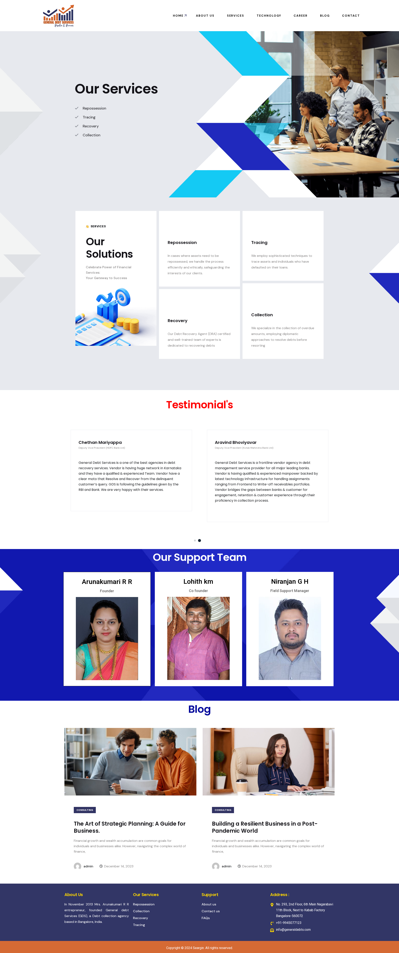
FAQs (206, 918)
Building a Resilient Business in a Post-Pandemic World (265, 827)
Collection (141, 911)
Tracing (139, 925)
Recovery (140, 918)
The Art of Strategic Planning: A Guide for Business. (130, 827)
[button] (195, 540)
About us (209, 904)
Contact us (211, 911)
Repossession (144, 904)
